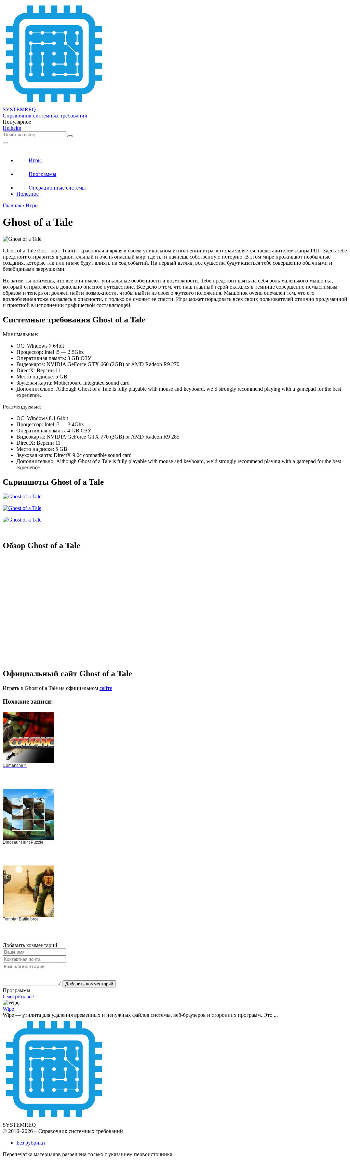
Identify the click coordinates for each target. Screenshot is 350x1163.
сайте (105, 688)
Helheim (12, 128)
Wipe (8, 1009)
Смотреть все (18, 996)
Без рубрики (30, 1143)
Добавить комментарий (89, 983)
